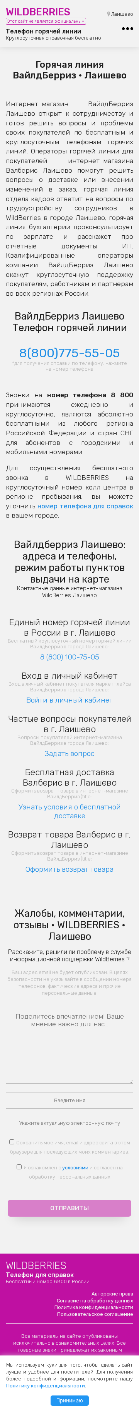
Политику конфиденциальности (45, 1386)
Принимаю (69, 1400)
